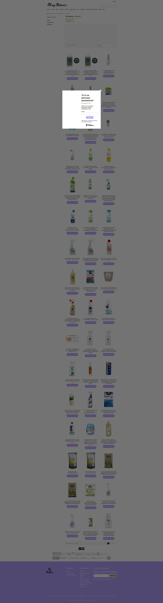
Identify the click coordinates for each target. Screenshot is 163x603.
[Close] (100, 91)
